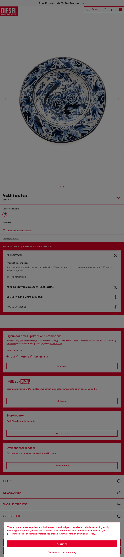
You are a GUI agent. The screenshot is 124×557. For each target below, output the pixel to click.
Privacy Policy (69, 533)
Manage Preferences (39, 533)
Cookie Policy (88, 533)
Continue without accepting (62, 552)
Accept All (62, 544)
